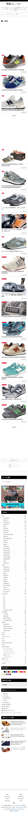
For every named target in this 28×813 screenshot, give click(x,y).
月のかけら (18, 805)
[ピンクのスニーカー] (23, 672)
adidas (20, 794)
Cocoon (22, 809)
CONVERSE (20, 796)
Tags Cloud (7, 800)
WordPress (13, 809)
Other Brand (21, 798)
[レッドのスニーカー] (21, 672)
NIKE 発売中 (6, 706)
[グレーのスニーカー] (6, 672)
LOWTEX (5, 694)
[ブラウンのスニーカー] (8, 672)
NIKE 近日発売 (7, 704)
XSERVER (16, 810)
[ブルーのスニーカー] (15, 672)
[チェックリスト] (14, 803)
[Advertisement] (14, 38)
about (20, 800)
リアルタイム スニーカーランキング (12, 712)
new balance (7, 796)
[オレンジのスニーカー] (25, 672)
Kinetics (5, 700)
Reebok (7, 798)
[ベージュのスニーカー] (10, 672)
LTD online (6, 696)
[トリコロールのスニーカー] (8, 674)
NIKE (7, 794)
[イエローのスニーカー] (19, 672)
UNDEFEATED (7, 698)
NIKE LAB (5, 708)
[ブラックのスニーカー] (4, 672)
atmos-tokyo (6, 702)
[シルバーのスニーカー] (4, 674)
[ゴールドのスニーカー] (2, 674)
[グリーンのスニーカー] (12, 672)
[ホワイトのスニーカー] (2, 672)
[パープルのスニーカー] (17, 672)
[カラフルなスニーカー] (6, 674)
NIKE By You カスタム (9, 710)
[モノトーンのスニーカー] (10, 674)
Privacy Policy (19, 807)
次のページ (14, 460)
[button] (25, 482)
